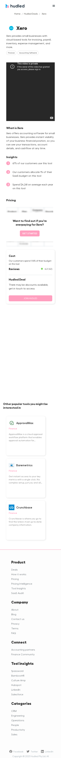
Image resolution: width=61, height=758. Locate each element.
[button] (53, 6)
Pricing (15, 578)
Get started (29, 233)
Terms (14, 628)
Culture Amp (18, 680)
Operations (17, 720)
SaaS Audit (17, 592)
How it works (18, 574)
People (15, 724)
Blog (13, 614)
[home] (26, 6)
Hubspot (16, 684)
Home (17, 13)
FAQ (13, 633)
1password (17, 670)
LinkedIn (15, 689)
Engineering (17, 715)
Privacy (15, 623)
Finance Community (23, 654)
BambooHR (17, 675)
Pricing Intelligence (21, 583)
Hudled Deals (31, 13)
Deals (14, 569)
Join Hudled (30, 298)
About (14, 609)
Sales (14, 734)
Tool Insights (18, 588)
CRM (14, 710)
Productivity (18, 729)
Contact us (17, 618)
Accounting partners (23, 649)
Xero (44, 13)
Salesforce (17, 694)
